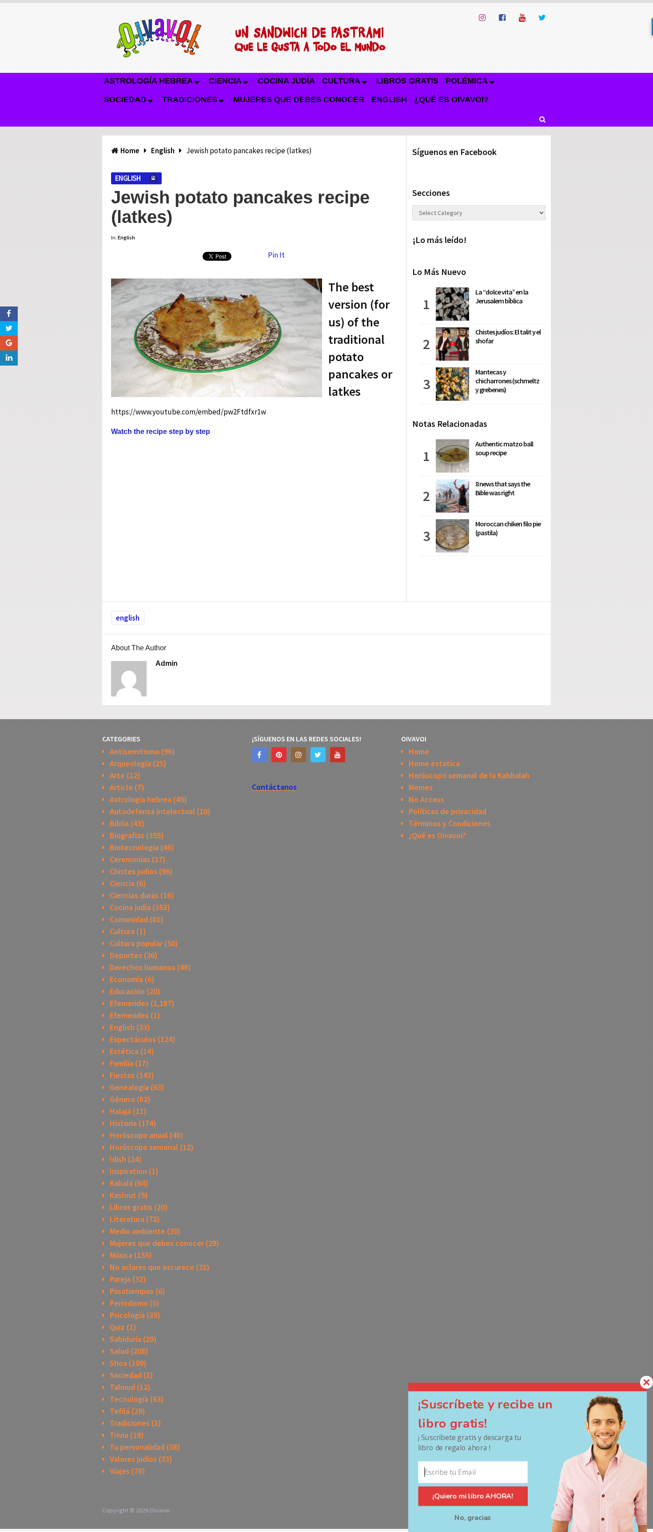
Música (121, 1255)
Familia (121, 1063)
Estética (124, 1051)
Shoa (118, 1363)
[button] (496, 1414)
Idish (118, 1159)
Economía (126, 979)
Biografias (127, 835)
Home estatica (434, 763)
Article (121, 787)
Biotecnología (134, 847)
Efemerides (129, 1003)
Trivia (119, 1435)
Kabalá (121, 1183)
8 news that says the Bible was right (502, 488)
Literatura (127, 1219)
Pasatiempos (132, 1291)
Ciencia (225, 80)
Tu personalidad (137, 1447)
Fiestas (122, 1075)
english (127, 618)
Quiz (117, 1327)
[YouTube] (337, 754)
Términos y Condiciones (449, 823)
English (389, 99)
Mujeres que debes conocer (298, 99)
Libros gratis (407, 80)
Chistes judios (133, 871)
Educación (127, 991)
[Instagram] (298, 754)
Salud (119, 1351)
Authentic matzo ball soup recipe (504, 448)
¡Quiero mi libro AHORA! (473, 1496)
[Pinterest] (279, 754)
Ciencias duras (134, 895)
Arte (117, 775)
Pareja (120, 1279)
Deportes (126, 955)
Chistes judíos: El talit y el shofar (508, 336)
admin (166, 663)
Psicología (127, 1315)
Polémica (467, 80)
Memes (421, 787)
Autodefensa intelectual (152, 811)
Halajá (120, 1111)
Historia (123, 1123)
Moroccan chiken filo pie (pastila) (508, 528)
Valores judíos (133, 1459)
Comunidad (129, 919)
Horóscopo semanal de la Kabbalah (469, 775)
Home (419, 751)
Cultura (341, 80)
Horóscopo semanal (144, 1147)
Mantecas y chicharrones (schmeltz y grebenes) (507, 380)
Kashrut (123, 1195)
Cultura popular (136, 943)
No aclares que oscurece (152, 1267)
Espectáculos (133, 1039)
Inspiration (128, 1171)
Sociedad (125, 99)
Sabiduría (125, 1339)
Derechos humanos (142, 967)
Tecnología (129, 1399)
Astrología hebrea (148, 80)
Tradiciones (189, 99)
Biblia (119, 823)
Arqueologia (130, 763)
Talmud (122, 1387)
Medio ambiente (137, 1231)
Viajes (120, 1471)
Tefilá (120, 1411)
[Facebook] (259, 754)
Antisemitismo (134, 751)
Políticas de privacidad (447, 811)
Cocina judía (286, 80)
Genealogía (129, 1087)
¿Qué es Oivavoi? (451, 99)
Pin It (276, 255)
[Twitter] (318, 754)
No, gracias (472, 1517)
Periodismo (129, 1303)
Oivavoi (160, 1510)
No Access (426, 799)
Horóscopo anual (139, 1135)
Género (122, 1099)
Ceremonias (130, 859)
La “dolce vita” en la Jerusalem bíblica (501, 296)
